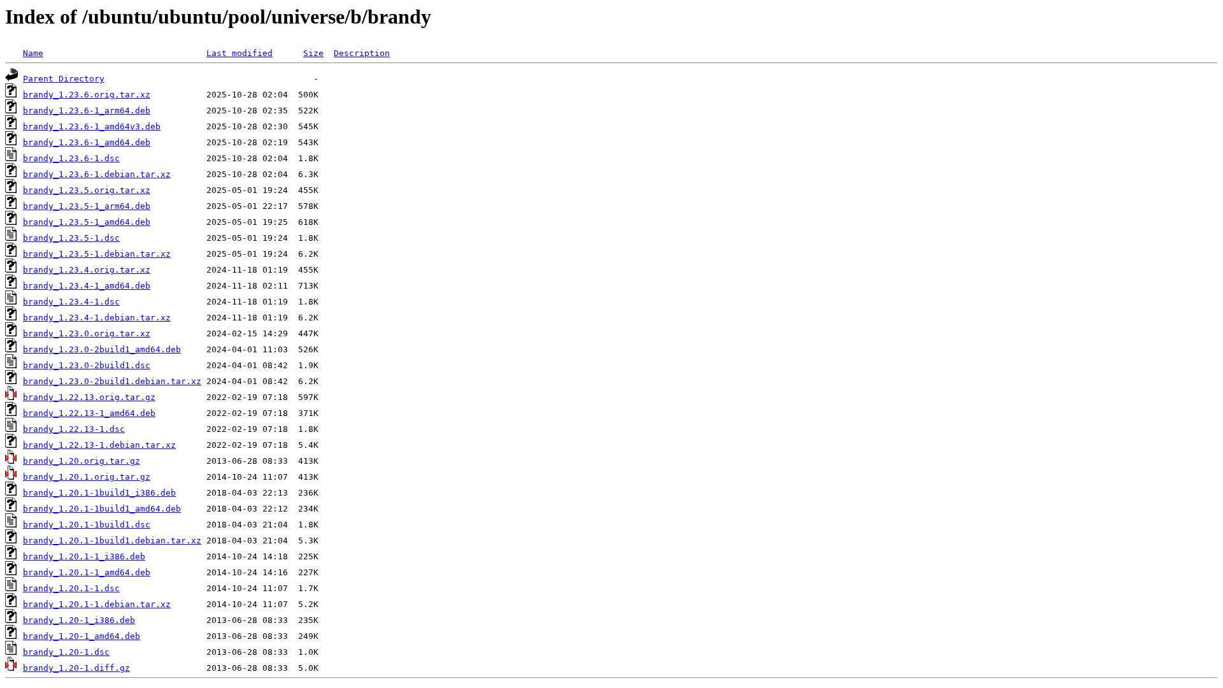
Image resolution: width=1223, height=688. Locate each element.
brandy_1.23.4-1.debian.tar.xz (97, 317)
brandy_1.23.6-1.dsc (71, 158)
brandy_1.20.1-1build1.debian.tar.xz (112, 540)
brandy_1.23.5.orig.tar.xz (86, 190)
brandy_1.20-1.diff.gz (76, 668)
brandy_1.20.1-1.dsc (71, 588)
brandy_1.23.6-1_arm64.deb (86, 110)
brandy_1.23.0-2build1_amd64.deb (102, 349)
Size (313, 53)
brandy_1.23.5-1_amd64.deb (86, 222)
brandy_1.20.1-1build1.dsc (86, 524)
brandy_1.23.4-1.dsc (71, 301)
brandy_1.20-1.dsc (66, 652)
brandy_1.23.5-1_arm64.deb (86, 206)
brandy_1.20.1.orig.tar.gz (86, 477)
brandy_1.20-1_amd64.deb (81, 636)
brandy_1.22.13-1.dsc (74, 429)
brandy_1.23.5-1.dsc (71, 238)
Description (362, 53)
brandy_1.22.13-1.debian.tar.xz (99, 445)
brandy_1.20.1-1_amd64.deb (86, 572)
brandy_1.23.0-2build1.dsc (86, 365)
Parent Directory (63, 78)
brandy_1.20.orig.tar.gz (81, 461)
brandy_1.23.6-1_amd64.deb (86, 142)
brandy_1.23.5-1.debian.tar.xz (97, 254)
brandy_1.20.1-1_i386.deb (84, 556)
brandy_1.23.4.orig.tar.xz (86, 270)
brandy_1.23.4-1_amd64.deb (86, 285)
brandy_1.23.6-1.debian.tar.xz (97, 174)
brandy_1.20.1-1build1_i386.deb (99, 493)
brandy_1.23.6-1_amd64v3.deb (92, 126)
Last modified (239, 53)
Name (33, 53)
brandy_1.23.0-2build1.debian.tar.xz (112, 381)
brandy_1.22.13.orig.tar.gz (89, 397)
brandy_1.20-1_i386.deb (79, 620)
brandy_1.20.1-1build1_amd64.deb (102, 508)
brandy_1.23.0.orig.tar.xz (86, 333)
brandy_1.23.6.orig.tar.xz (86, 94)
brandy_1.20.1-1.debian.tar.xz (97, 604)
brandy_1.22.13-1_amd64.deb (89, 413)
